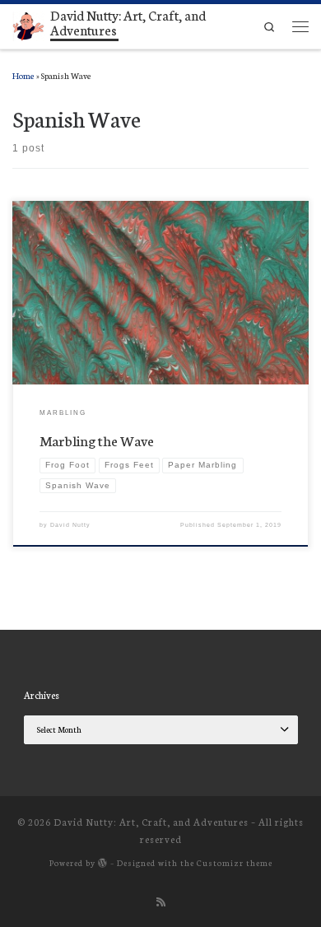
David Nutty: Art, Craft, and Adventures (151, 821)
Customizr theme (234, 862)
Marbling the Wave (97, 440)
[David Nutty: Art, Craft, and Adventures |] (28, 23)
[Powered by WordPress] (103, 862)
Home (23, 75)
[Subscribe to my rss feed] (160, 901)
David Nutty (70, 525)
